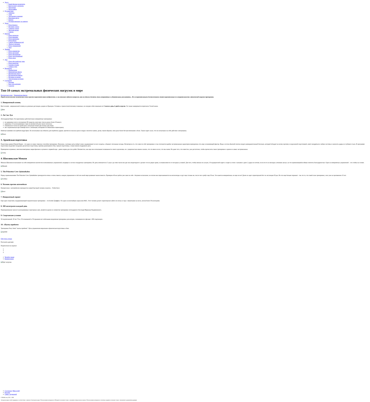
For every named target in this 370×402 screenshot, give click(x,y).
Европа (10, 20)
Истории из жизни (14, 77)
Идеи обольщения (14, 54)
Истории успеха (13, 27)
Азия (10, 14)
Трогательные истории (16, 79)
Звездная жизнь (13, 30)
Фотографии (12, 9)
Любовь (7, 49)
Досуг (7, 2)
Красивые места (13, 18)
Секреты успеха (13, 28)
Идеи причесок (13, 35)
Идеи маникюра (13, 39)
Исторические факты (15, 75)
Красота (7, 33)
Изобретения (12, 70)
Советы (10, 32)
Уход (10, 47)
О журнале (8, 80)
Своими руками (13, 65)
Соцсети (11, 86)
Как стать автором (14, 84)
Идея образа (12, 40)
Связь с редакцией (11, 394)
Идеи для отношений (15, 56)
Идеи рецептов (13, 63)
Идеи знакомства (14, 51)
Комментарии (9, 259)
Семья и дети (12, 66)
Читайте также (9, 257)
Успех (6, 23)
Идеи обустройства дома (16, 61)
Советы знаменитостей (16, 42)
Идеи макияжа (13, 37)
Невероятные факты (15, 72)
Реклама (11, 82)
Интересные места (14, 73)
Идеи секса (12, 58)
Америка (11, 13)
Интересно (8, 68)
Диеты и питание (14, 44)
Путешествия (9, 11)
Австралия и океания (15, 16)
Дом (6, 60)
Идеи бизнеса (12, 25)
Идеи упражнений (14, 46)
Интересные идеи (6, 95)
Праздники (12, 7)
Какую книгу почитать (16, 6)
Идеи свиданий (13, 53)
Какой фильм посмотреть (16, 4)
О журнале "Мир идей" (12, 391)
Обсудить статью (6, 239)
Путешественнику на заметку (18, 21)
